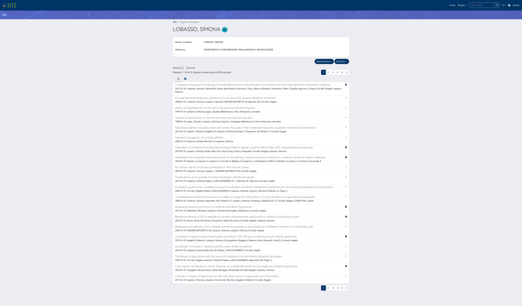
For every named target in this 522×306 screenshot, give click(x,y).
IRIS (175, 21)
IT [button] (503, 5)
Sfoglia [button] (461, 5)
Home (452, 5)
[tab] (178, 79)
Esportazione (323, 61)
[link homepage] (10, 5)
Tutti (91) (341, 61)
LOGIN (515, 5)
